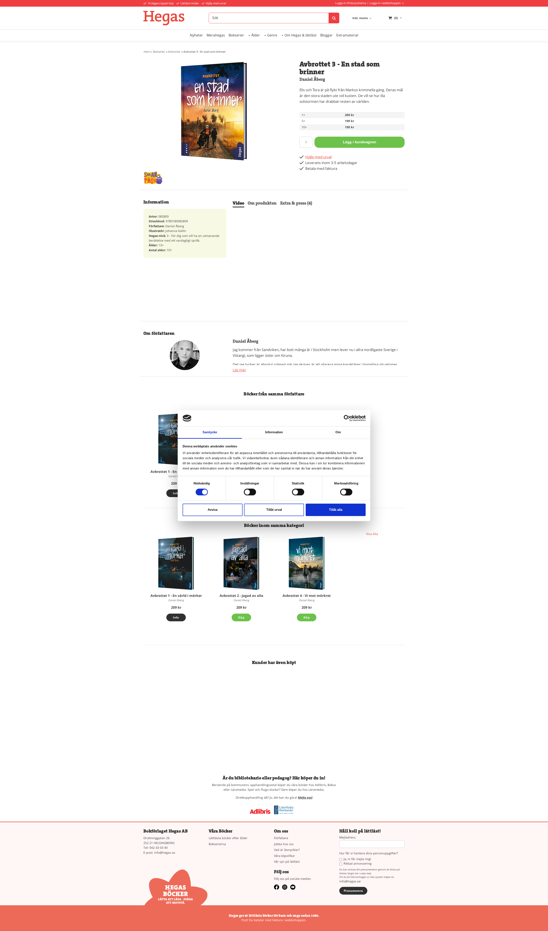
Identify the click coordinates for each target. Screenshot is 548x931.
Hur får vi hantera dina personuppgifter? (368, 853)
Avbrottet (174, 52)
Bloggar (326, 35)
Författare (281, 838)
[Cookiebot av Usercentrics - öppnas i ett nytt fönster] (347, 418)
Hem (146, 52)
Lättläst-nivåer (189, 3)
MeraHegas (216, 35)
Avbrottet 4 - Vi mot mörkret (307, 595)
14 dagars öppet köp (160, 3)
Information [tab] (274, 432)
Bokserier (236, 35)
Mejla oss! (305, 797)
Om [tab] (338, 432)
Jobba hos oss (284, 844)
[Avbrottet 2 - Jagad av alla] (241, 563)
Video (238, 203)
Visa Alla (372, 534)
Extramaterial (347, 35)
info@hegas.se (164, 852)
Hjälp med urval (215, 3)
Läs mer (239, 370)
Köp (241, 617)
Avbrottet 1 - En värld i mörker (176, 471)
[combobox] (362, 18)
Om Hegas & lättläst (300, 35)
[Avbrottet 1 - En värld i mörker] (176, 439)
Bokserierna (217, 844)
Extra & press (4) (296, 203)
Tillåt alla (335, 510)
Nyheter (196, 35)
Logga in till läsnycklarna (350, 3)
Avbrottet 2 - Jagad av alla (241, 595)
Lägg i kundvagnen (359, 142)
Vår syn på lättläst (287, 861)
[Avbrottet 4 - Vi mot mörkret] (307, 563)
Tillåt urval (274, 510)
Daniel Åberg (312, 79)
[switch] (250, 492)
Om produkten (262, 203)
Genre (272, 35)
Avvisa (212, 510)
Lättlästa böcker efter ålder (228, 838)
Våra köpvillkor (284, 856)
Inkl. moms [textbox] (360, 18)
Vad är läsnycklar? (287, 850)
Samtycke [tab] (210, 432)
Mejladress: (347, 837)
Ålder (255, 35)
